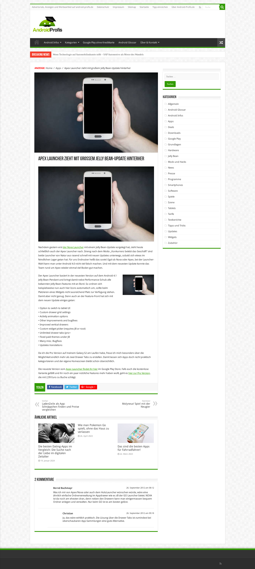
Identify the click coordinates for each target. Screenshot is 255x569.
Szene (171, 202)
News (171, 167)
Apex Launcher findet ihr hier (82, 369)
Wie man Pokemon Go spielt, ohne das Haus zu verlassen (93, 428)
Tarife (171, 214)
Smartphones (175, 185)
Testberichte (174, 219)
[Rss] (200, 7)
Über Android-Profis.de (183, 7)
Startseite (144, 7)
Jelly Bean (173, 156)
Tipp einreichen (160, 7)
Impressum (118, 7)
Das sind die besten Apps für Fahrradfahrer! (134, 448)
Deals (171, 127)
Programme (174, 179)
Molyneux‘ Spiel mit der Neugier (136, 404)
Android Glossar (127, 42)
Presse (171, 173)
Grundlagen (174, 144)
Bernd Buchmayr (62, 488)
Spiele (171, 196)
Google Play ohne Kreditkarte (98, 42)
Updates (172, 231)
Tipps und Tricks (177, 225)
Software (173, 190)
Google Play (174, 138)
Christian (68, 513)
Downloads (174, 133)
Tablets (172, 208)
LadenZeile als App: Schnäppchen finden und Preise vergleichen (60, 405)
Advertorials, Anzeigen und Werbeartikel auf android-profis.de (62, 7)
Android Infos (51, 42)
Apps (58, 68)
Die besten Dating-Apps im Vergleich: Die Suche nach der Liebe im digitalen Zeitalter (55, 451)
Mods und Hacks (177, 161)
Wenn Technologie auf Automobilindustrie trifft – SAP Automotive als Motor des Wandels (98, 54)
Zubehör (173, 243)
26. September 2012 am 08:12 (140, 488)
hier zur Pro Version (139, 373)
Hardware (173, 150)
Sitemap (132, 7)
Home (37, 42)
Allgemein (173, 104)
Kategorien (71, 42)
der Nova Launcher (73, 247)
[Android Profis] (47, 23)
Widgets (172, 237)
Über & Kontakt (148, 42)
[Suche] (222, 7)
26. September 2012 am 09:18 (140, 513)
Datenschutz (103, 7)
